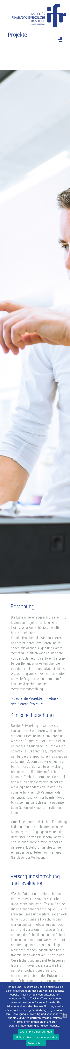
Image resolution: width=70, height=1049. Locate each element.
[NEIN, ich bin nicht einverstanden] (64, 1016)
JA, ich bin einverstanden (36, 1031)
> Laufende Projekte (26, 698)
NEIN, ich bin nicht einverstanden (36, 1037)
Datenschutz (36, 1043)
